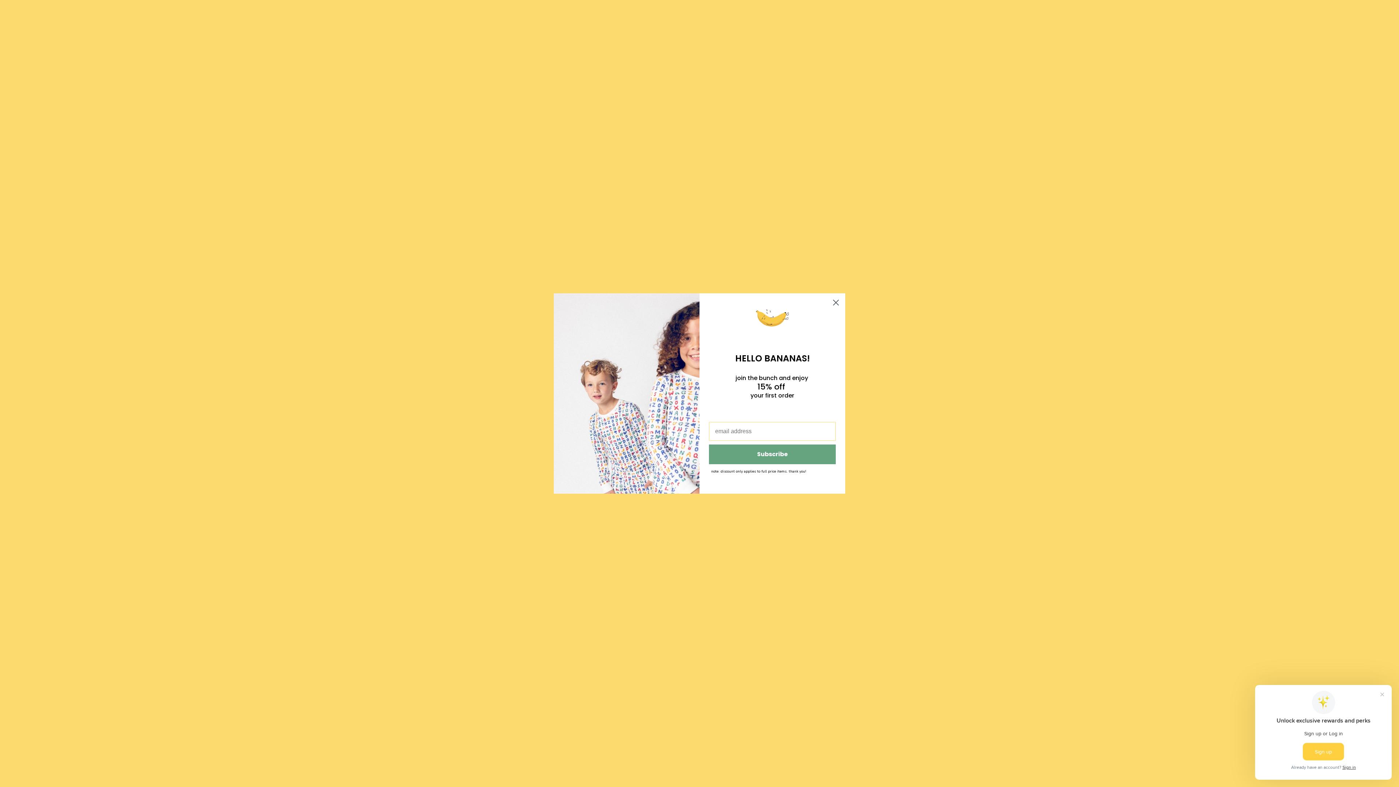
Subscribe (772, 454)
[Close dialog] (836, 302)
